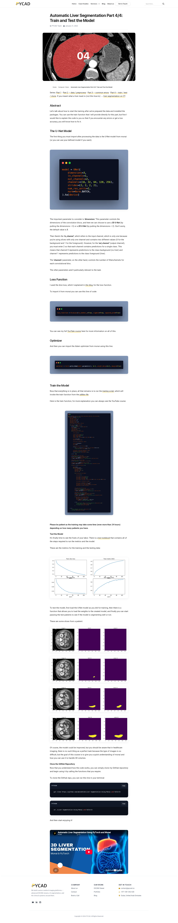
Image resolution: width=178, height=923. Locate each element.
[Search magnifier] (163, 3)
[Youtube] (32, 902)
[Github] (40, 902)
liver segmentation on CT (114, 96)
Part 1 (58, 92)
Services (94, 4)
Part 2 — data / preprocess (74, 92)
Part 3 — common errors (98, 92)
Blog (103, 4)
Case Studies (83, 4)
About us (110, 4)
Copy (123, 785)
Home (74, 4)
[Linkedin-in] (36, 902)
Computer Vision (63, 87)
